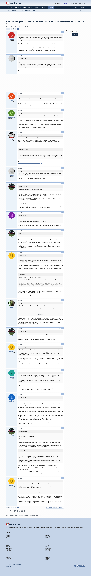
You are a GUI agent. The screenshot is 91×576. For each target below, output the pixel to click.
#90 (62, 394)
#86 (62, 300)
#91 (62, 428)
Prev (8, 28)
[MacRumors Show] (71, 3)
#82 (62, 183)
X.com (10, 537)
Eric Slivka (47, 535)
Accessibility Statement (16, 564)
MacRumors (9, 23)
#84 (62, 230)
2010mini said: (22, 255)
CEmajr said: (21, 113)
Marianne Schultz (49, 548)
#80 (62, 132)
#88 (62, 344)
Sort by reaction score (24, 23)
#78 (62, 93)
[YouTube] (80, 3)
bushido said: (21, 215)
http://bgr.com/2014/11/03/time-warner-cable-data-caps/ (30, 163)
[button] (16, 7)
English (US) (82, 565)
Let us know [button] (65, 3)
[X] (78, 3)
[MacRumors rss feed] (82, 3)
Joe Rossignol (48, 539)
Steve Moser (8, 557)
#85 (62, 252)
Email (7, 537)
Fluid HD (9, 566)
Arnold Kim (8, 535)
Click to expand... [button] (40, 286)
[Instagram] (76, 3)
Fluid (7, 566)
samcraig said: (22, 58)
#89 (62, 369)
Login (75, 37)
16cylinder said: (22, 274)
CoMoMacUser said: (23, 96)
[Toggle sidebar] (84, 11)
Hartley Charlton (9, 548)
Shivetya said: (22, 233)
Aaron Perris (48, 557)
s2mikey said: (21, 331)
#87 (62, 328)
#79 (62, 110)
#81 (62, 168)
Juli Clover (8, 539)
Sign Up (75, 34)
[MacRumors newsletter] (84, 3)
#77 (62, 55)
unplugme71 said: (22, 303)
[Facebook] (74, 3)
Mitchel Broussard (9, 544)
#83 (62, 212)
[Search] (82, 10)
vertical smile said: (22, 481)
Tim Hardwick (48, 544)
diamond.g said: (22, 34)
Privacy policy (8, 564)
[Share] (60, 32)
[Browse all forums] (81, 10)
